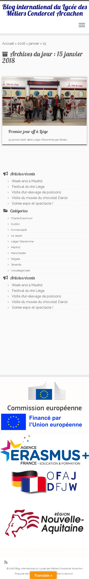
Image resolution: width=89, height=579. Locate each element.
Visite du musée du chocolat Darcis (40, 198)
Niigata (15, 258)
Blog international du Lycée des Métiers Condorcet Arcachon (44, 10)
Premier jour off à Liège (28, 131)
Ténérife (16, 264)
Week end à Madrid (27, 181)
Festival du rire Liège (28, 187)
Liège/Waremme (44, 139)
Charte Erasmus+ (22, 218)
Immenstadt (19, 229)
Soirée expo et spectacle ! (32, 203)
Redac (63, 139)
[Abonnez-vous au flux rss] (7, 562)
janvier (34, 43)
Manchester (18, 253)
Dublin (15, 224)
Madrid (15, 247)
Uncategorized (20, 270)
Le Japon (16, 235)
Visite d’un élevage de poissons (36, 192)
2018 (21, 43)
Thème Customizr (63, 573)
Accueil (8, 43)
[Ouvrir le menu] (82, 25)
